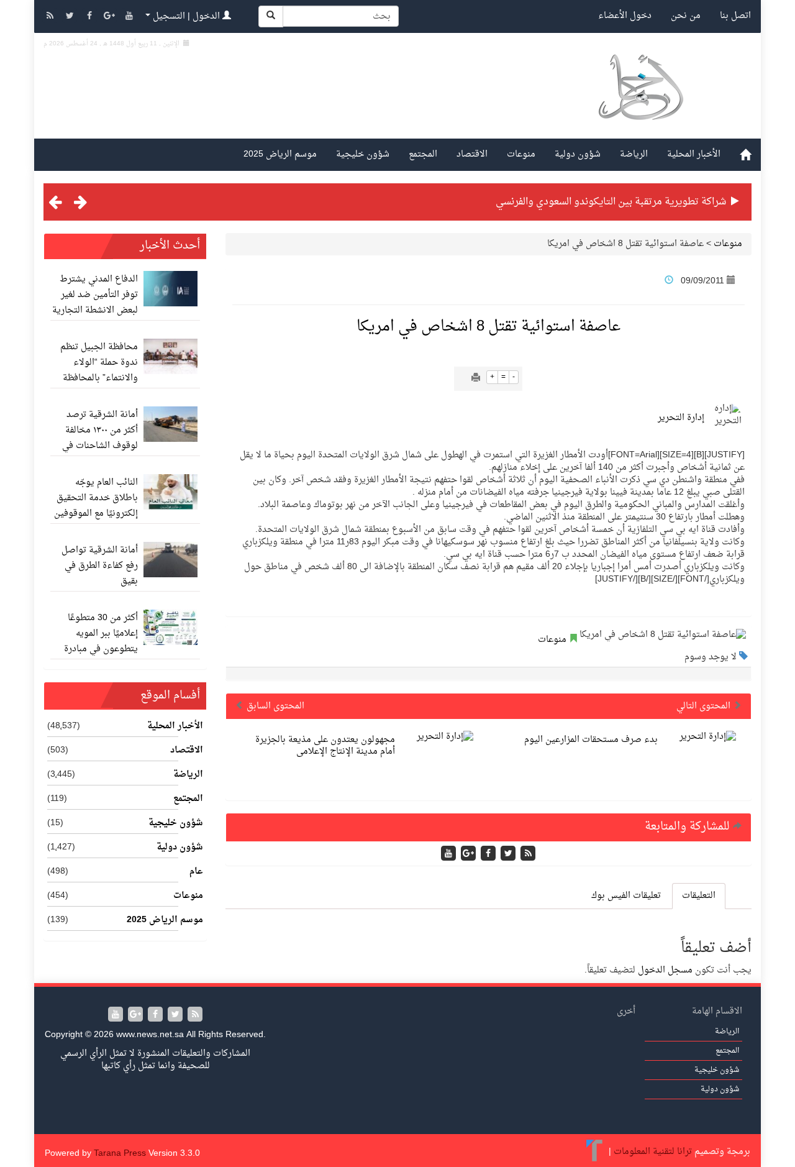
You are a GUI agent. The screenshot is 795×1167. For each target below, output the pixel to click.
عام (196, 872)
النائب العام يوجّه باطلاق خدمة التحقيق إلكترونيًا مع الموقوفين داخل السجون (96, 506)
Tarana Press (120, 1153)
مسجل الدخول (665, 970)
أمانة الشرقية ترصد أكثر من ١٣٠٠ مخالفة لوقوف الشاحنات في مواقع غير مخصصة (100, 438)
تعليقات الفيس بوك (626, 895)
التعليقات (699, 895)
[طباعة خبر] (475, 378)
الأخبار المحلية (693, 154)
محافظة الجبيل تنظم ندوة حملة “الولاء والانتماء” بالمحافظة (99, 363)
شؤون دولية (578, 154)
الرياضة (634, 154)
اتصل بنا (735, 15)
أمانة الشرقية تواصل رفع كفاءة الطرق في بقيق (99, 566)
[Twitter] (71, 17)
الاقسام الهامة (717, 1011)
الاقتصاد (472, 154)
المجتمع (423, 154)
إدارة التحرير (681, 418)
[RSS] (51, 17)
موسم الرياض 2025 (280, 154)
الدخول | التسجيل (186, 16)
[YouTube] (129, 17)
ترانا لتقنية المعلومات (653, 1151)
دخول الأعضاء (625, 15)
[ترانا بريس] (594, 1151)
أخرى (626, 1011)
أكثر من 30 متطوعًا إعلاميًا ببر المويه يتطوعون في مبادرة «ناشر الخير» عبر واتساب (101, 649)
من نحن (686, 15)
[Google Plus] (110, 17)
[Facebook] (91, 17)
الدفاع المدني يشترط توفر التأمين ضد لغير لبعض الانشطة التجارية (95, 295)
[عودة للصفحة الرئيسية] (640, 101)
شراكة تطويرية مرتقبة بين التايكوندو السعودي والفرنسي (611, 202)
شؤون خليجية (362, 154)
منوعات (521, 154)
